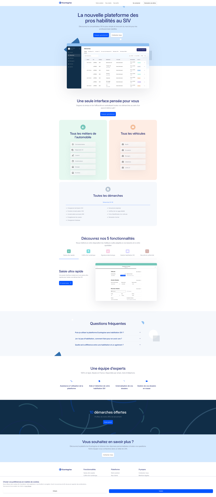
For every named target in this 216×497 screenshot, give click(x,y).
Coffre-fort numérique (90, 475)
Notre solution (99, 3)
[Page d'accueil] (65, 3)
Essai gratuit (108, 422)
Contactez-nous (117, 35)
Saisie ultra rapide (89, 473)
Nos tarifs (116, 3)
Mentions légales (144, 475)
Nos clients (108, 3)
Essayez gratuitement (101, 35)
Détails (55, 491)
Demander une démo (150, 3)
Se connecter (136, 3)
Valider (161, 491)
